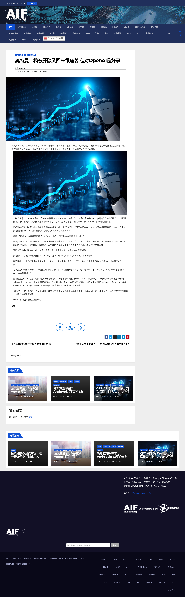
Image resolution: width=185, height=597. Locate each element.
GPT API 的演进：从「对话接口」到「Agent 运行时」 (112, 391)
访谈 (97, 33)
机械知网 (149, 33)
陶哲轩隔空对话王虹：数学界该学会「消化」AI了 (26, 455)
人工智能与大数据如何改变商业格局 (32, 343)
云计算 (92, 27)
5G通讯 (104, 27)
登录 (180, 33)
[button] (169, 33)
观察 (106, 33)
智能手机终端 (139, 27)
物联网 (59, 27)
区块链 (115, 27)
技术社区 (117, 33)
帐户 (24, 39)
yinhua (22, 68)
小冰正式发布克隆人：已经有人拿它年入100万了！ (101, 343)
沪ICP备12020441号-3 (23, 564)
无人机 (52, 33)
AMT (128, 33)
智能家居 (40, 33)
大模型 (35, 27)
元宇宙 (81, 27)
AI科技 (26, 55)
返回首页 (36, 39)
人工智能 (43, 71)
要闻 (88, 33)
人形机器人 (22, 27)
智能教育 (32, 55)
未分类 (56, 381)
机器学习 (46, 27)
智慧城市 (64, 33)
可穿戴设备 (13, 33)
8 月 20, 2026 (104, 461)
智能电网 (77, 33)
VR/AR (70, 27)
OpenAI (35, 71)
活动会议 (12, 39)
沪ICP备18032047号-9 (142, 493)
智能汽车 (154, 27)
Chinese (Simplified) (56, 38)
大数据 (126, 27)
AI (30, 71)
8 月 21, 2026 (18, 461)
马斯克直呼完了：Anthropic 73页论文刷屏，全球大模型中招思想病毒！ (69, 393)
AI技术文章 (19, 55)
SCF (139, 33)
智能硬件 (27, 33)
